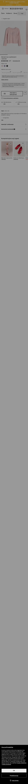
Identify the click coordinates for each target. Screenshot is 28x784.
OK (14, 770)
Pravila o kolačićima (21, 762)
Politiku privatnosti (6, 764)
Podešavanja (14, 775)
